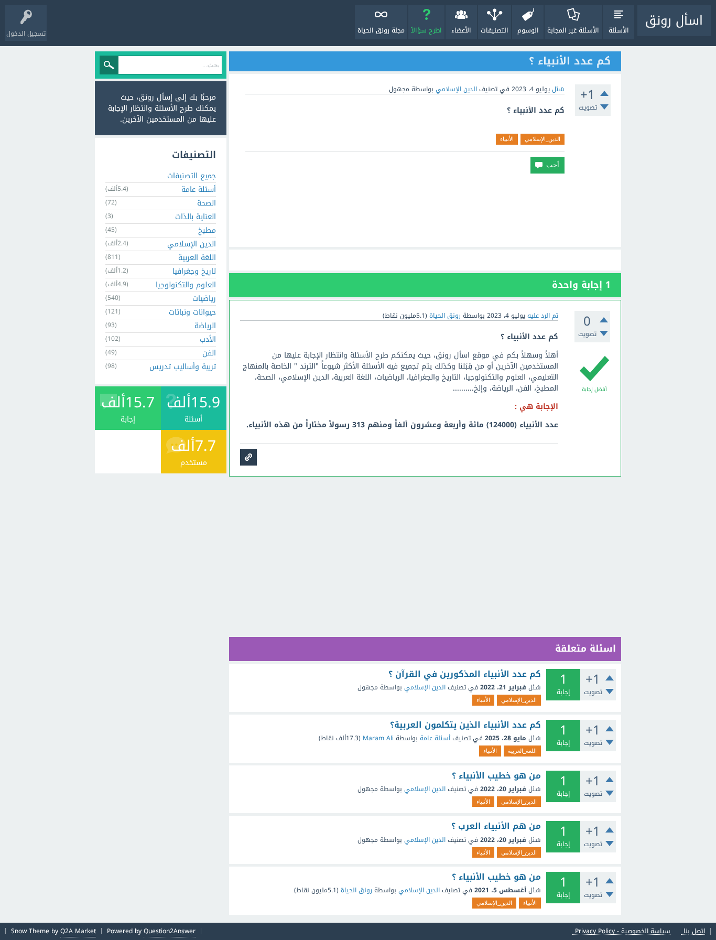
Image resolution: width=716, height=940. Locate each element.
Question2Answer (170, 931)
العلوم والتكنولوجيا (186, 285)
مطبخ (207, 230)
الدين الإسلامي (456, 89)
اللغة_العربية (522, 751)
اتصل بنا (694, 931)
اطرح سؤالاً (426, 30)
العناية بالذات (195, 217)
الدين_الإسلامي (542, 139)
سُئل (558, 89)
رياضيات (204, 298)
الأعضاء (461, 30)
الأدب (208, 339)
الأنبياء (507, 139)
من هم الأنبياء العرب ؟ (496, 826)
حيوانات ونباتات (192, 312)
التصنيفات (494, 30)
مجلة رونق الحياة (381, 30)
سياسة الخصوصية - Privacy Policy (622, 931)
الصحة (206, 203)
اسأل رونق (674, 20)
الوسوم (528, 30)
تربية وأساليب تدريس (182, 367)
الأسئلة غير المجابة (573, 30)
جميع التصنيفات (191, 176)
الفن (209, 353)
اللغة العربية (197, 258)
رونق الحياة (356, 890)
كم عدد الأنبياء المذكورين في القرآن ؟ (464, 674)
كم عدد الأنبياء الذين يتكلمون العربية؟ (465, 725)
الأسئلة (619, 30)
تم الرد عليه (542, 315)
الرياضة (205, 326)
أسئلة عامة (435, 738)
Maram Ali (378, 738)
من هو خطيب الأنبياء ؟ (496, 776)
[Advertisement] (425, 210)
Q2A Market (78, 931)
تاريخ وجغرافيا (194, 271)
